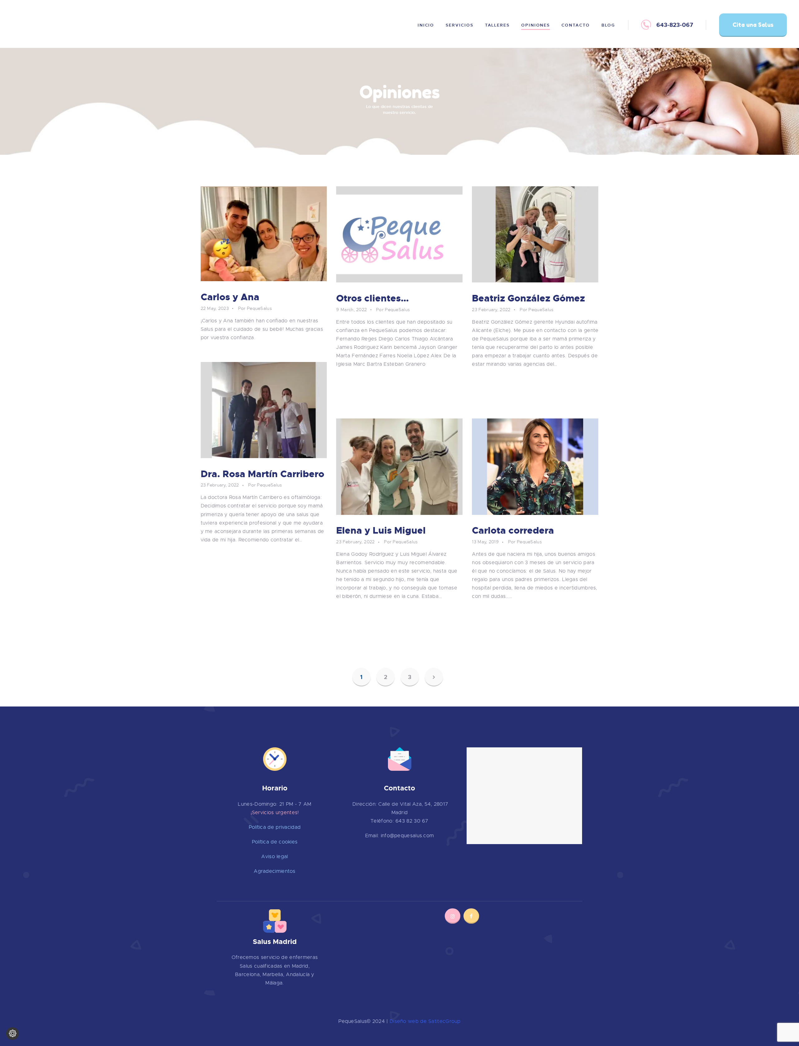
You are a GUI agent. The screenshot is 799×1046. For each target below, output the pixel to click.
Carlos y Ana (230, 297)
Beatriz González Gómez (528, 298)
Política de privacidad (275, 827)
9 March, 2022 (351, 309)
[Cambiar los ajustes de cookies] (12, 1033)
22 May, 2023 (215, 308)
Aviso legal (274, 856)
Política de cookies (275, 842)
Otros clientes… (372, 298)
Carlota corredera (513, 530)
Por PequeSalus (255, 308)
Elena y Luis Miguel (381, 530)
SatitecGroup (444, 1021)
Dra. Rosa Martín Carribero (262, 474)
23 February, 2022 (491, 309)
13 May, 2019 (485, 542)
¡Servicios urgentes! (275, 812)
